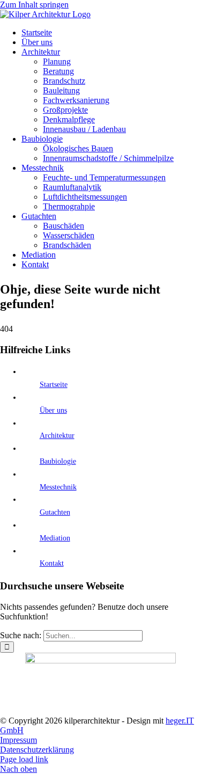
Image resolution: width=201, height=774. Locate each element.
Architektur (57, 436)
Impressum (18, 739)
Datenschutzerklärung (37, 749)
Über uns (53, 410)
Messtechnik (58, 487)
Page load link (24, 759)
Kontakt (52, 563)
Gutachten (55, 512)
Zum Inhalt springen (34, 4)
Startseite (54, 385)
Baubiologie (58, 461)
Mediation (55, 538)
